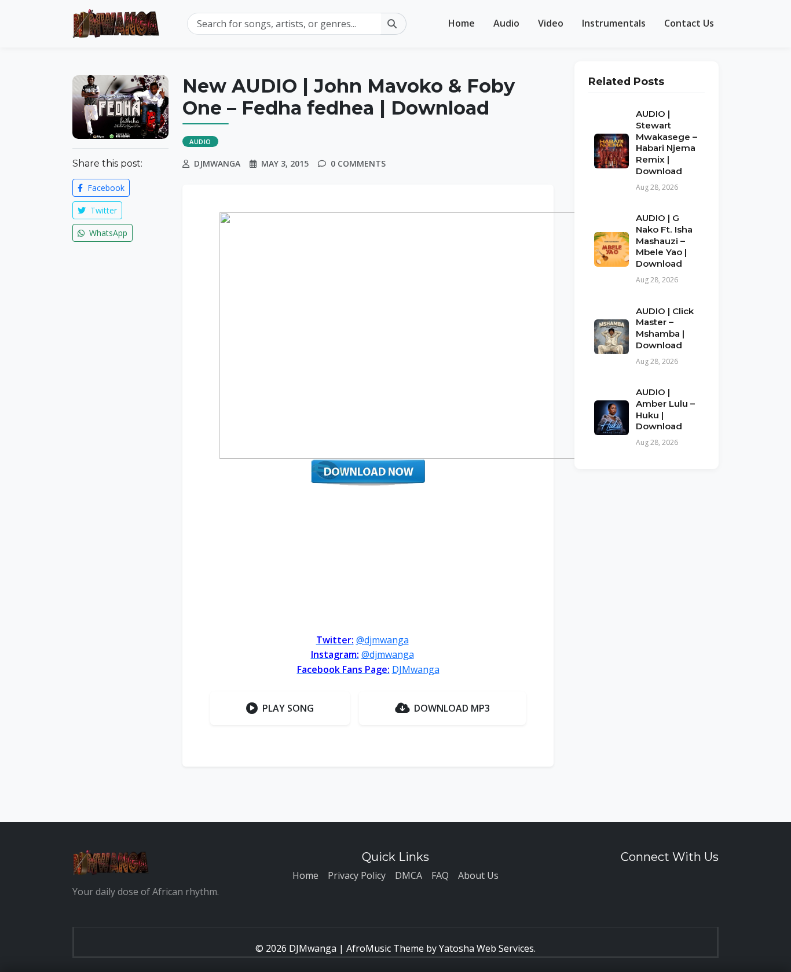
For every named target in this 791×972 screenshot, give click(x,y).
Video (550, 23)
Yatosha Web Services (486, 948)
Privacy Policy (357, 875)
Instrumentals (614, 23)
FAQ (440, 875)
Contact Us (689, 23)
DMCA (408, 875)
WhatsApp (107, 232)
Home (461, 23)
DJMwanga (416, 669)
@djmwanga (382, 640)
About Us (478, 875)
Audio (506, 23)
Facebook (104, 187)
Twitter (102, 210)
